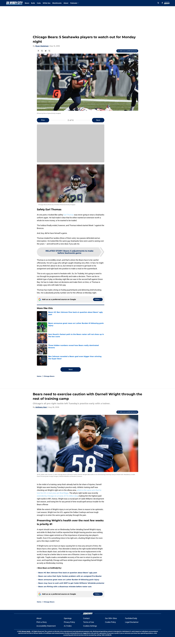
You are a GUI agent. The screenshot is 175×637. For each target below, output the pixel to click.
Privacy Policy (69, 622)
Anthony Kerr (41, 407)
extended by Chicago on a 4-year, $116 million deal (57, 496)
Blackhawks (57, 3)
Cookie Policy (110, 622)
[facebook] (162, 3)
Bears (27, 3)
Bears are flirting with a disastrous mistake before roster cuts (65, 587)
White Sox (46, 3)
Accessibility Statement (46, 626)
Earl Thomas (68, 215)
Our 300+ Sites (111, 618)
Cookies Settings (90, 626)
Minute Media (26, 631)
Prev (43, 120)
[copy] (49, 50)
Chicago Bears (49, 376)
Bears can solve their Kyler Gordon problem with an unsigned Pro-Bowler (70, 576)
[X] (158, 3)
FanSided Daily (131, 618)
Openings (68, 618)
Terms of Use (88, 622)
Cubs (39, 3)
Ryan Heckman (42, 46)
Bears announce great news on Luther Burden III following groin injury (68, 580)
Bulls (33, 3)
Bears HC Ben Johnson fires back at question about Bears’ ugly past (67, 573)
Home (39, 376)
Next (98, 120)
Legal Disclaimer (132, 622)
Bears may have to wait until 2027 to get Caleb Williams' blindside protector (71, 583)
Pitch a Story (41, 622)
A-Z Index (68, 626)
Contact (86, 618)
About (66, 3)
